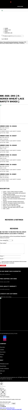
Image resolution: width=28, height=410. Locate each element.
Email (2, 258)
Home (6, 28)
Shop (6, 31)
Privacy (2, 354)
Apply (14, 403)
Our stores (2, 352)
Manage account (4, 363)
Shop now (20, 6)
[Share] (2, 386)
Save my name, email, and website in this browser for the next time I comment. (13, 262)
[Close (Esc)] (0, 386)
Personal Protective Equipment (11, 42)
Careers (2, 349)
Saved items (3, 366)
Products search (7, 36)
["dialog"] (14, 399)
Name (2, 256)
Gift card (2, 370)
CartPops (14, 409)
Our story (2, 347)
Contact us (8, 32)
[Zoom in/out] (4, 386)
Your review (3, 243)
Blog (1, 356)
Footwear (21, 42)
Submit (3, 265)
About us (7, 29)
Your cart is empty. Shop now (7, 408)
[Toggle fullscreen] (3, 386)
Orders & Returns (4, 368)
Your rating (3, 240)
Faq (1, 373)
